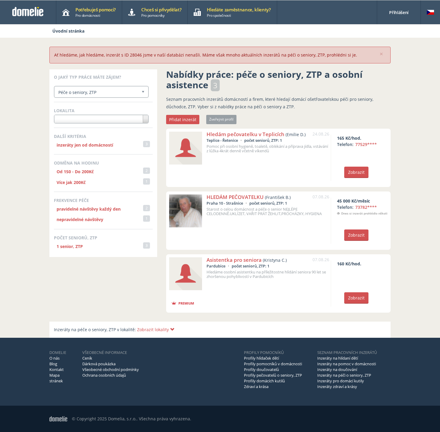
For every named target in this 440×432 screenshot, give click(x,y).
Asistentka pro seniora (234, 259)
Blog (53, 363)
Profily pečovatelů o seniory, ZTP (273, 375)
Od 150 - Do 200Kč (75, 171)
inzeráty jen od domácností (85, 145)
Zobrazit (356, 172)
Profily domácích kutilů (264, 381)
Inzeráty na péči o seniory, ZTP (344, 375)
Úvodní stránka (68, 31)
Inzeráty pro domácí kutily (340, 381)
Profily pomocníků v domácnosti (273, 363)
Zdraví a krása (256, 386)
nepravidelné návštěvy (80, 219)
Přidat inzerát (182, 119)
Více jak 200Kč (71, 182)
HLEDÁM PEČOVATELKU (235, 197)
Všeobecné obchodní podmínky (110, 369)
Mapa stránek (56, 378)
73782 (366, 207)
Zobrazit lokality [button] (153, 329)
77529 (366, 144)
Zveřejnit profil (221, 119)
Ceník (87, 358)
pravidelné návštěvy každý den (89, 209)
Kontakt (56, 369)
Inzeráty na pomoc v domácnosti (346, 363)
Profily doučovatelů (261, 369)
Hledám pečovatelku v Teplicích (245, 134)
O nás (54, 358)
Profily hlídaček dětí (261, 358)
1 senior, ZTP (70, 246)
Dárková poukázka (99, 363)
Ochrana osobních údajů (104, 375)
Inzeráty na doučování (337, 369)
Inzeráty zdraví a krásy (337, 386)
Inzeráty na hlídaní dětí (337, 358)
